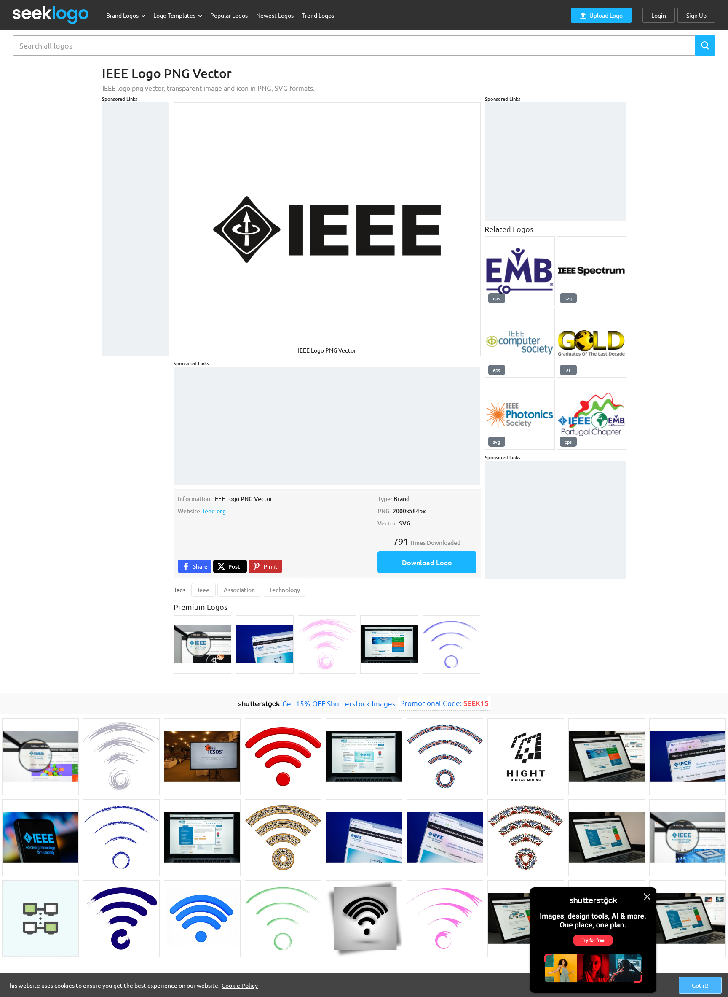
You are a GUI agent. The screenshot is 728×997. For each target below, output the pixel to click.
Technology (284, 590)
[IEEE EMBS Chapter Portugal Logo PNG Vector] (591, 415)
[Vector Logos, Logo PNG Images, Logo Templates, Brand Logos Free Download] (51, 15)
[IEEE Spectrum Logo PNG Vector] (591, 271)
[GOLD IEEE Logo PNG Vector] (591, 343)
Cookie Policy (240, 985)
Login (658, 15)
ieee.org (214, 511)
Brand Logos (123, 15)
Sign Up (696, 15)
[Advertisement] (135, 229)
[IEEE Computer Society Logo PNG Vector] (520, 343)
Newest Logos (275, 15)
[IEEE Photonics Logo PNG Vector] (520, 415)
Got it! (700, 985)
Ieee (203, 590)
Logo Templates (175, 15)
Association (239, 590)
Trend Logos (318, 15)
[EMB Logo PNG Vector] (520, 271)
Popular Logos (229, 15)
